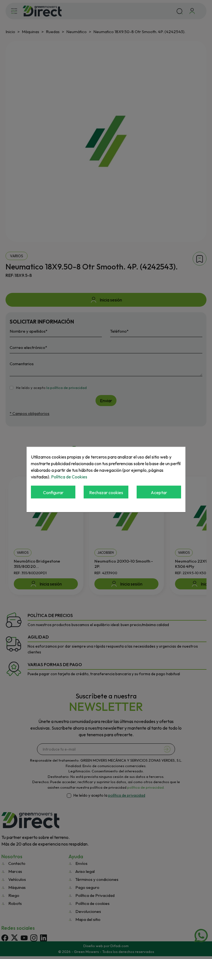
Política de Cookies (69, 477)
